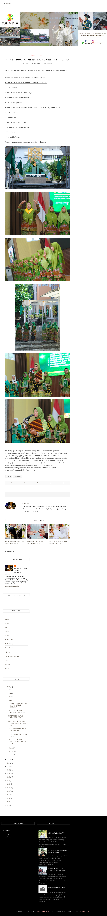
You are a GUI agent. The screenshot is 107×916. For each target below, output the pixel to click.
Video (6, 660)
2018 (8, 784)
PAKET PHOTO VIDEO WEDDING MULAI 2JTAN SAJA (17, 741)
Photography (9, 644)
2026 (8, 687)
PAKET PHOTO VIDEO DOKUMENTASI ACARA (16, 711)
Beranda (8, 4)
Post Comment (48, 63)
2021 (8, 773)
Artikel (7, 619)
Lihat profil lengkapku (12, 586)
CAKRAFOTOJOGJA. (43, 911)
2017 (8, 788)
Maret (11, 748)
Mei (10, 697)
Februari (11, 751)
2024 (8, 763)
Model (7, 635)
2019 (8, 781)
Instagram (8, 834)
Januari (11, 755)
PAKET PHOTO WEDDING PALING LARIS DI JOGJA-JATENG (17, 723)
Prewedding (9, 648)
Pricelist (40, 55)
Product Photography (12, 656)
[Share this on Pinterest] (37, 483)
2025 (8, 759)
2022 (8, 770)
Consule (7, 623)
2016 (8, 791)
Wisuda (7, 668)
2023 (8, 766)
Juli (10, 690)
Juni (10, 693)
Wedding (7, 664)
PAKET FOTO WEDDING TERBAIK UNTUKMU (56, 833)
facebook (8, 837)
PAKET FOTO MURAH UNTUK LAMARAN (15, 717)
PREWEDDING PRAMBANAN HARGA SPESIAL (57, 851)
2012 (8, 805)
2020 (8, 777)
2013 (8, 802)
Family (7, 631)
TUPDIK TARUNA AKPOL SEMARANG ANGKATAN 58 (57, 870)
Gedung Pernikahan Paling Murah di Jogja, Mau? (56, 888)
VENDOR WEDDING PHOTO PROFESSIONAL (17, 730)
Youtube (7, 831)
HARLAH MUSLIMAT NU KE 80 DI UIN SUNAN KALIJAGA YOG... (17, 705)
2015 (8, 795)
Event (33, 55)
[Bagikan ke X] (24, 483)
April (10, 700)
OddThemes (85, 911)
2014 (8, 798)
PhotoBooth (9, 640)
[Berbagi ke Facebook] (11, 483)
